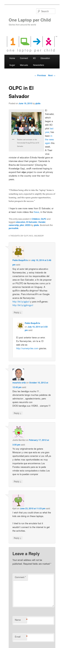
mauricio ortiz (19, 382)
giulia (37, 103)
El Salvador (31, 222)
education (20, 222)
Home (12, 58)
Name (21, 620)
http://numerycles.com (27, 348)
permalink (13, 228)
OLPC (43, 218)
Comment (20, 577)
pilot (22, 225)
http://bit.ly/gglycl (21, 301)
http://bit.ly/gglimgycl (22, 305)
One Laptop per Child (30, 20)
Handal (41, 222)
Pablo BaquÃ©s (20, 260)
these (36, 212)
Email (21, 636)
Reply (17, 312)
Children (36, 218)
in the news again (49, 139)
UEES (28, 225)
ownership (14, 225)
